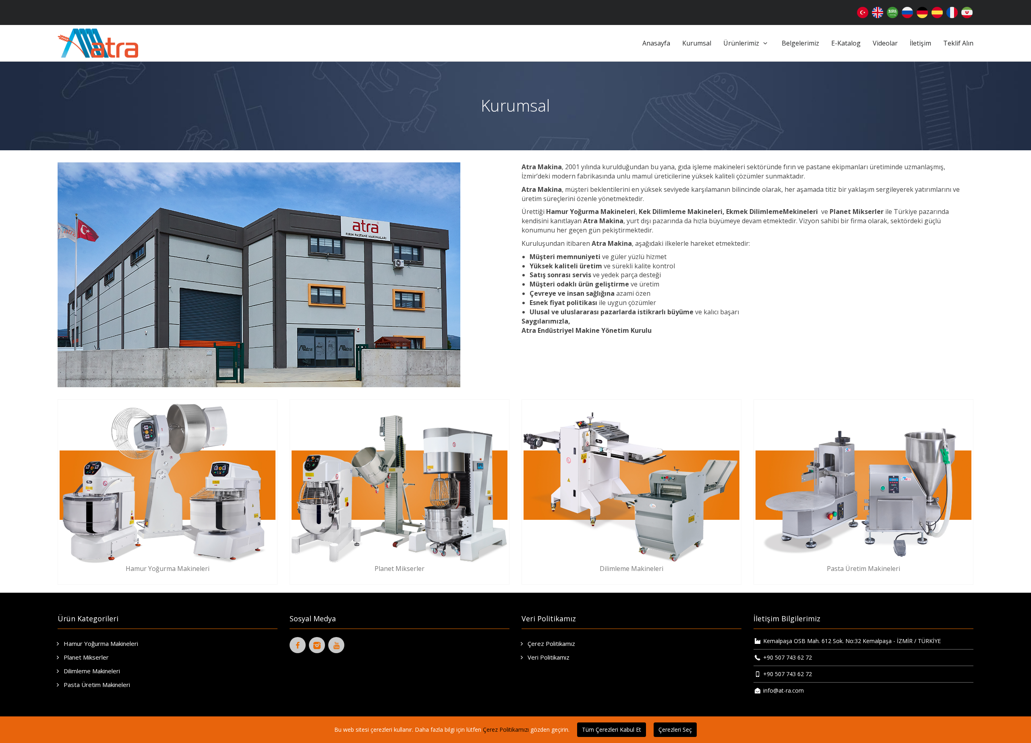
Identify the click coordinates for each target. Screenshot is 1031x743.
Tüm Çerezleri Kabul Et (611, 729)
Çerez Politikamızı (506, 729)
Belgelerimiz (800, 43)
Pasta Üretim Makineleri (96, 685)
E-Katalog (846, 43)
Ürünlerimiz (742, 43)
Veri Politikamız (547, 657)
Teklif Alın (958, 43)
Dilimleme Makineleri (91, 671)
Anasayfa (656, 43)
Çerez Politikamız (550, 643)
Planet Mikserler (85, 657)
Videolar (885, 43)
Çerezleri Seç (675, 729)
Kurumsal (696, 43)
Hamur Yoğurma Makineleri (100, 643)
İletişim (920, 43)
